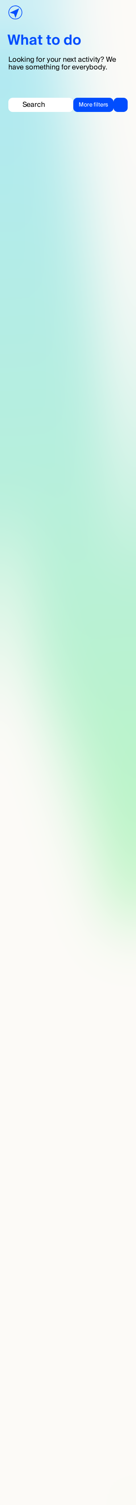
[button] (100, 105)
